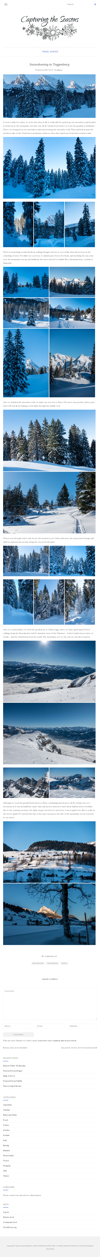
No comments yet (49, 956)
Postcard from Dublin (12, 1081)
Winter (54, 52)
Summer (6, 1150)
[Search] (95, 4)
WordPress (50, 1249)
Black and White (10, 1115)
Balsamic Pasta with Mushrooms (78, 1048)
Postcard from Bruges (13, 1071)
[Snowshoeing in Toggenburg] (49, 96)
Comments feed (10, 1222)
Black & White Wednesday (14, 1066)
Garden (6, 1130)
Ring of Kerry (9, 1076)
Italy (5, 1140)
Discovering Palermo (12, 1086)
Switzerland (38, 963)
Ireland (6, 1135)
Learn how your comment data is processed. (57, 1040)
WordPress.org (10, 1227)
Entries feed (8, 1217)
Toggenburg (52, 963)
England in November (15, 1048)
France (6, 1125)
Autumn (6, 1110)
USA (5, 1171)
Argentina (7, 1105)
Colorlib (81, 1246)
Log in (6, 1212)
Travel (45, 52)
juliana (59, 70)
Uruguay (7, 1166)
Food (5, 1120)
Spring (6, 1145)
